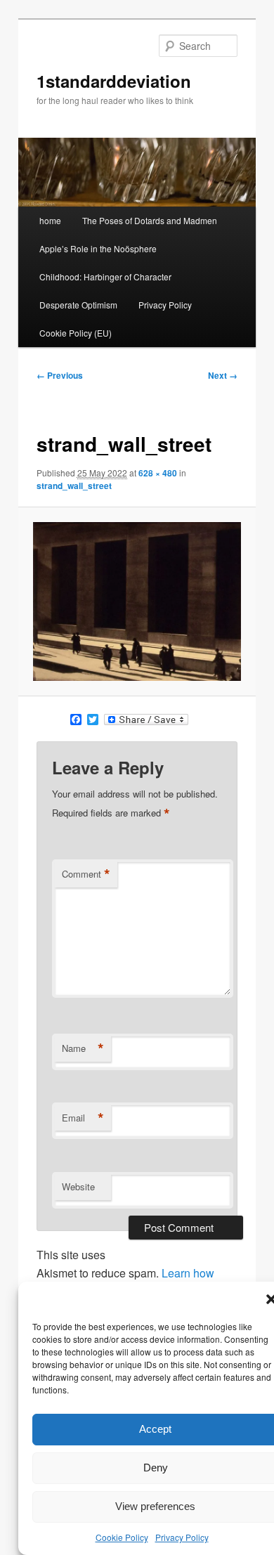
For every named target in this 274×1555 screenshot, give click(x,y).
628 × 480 (157, 473)
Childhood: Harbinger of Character (105, 276)
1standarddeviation (114, 81)
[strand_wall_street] (136, 601)
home (50, 220)
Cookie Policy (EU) (75, 333)
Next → (222, 375)
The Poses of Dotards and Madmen (149, 220)
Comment (86, 874)
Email (83, 1118)
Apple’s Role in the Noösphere (98, 248)
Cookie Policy (122, 1537)
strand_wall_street (74, 485)
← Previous (60, 375)
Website (78, 1186)
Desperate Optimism (78, 305)
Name (83, 1048)
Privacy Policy (182, 1537)
